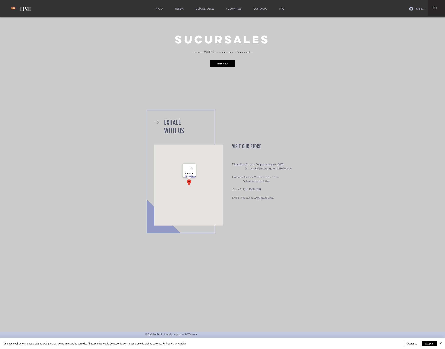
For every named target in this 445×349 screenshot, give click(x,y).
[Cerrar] (441, 343)
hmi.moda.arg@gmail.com (257, 197)
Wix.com (192, 334)
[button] (435, 7)
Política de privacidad (174, 343)
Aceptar (429, 343)
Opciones (412, 343)
